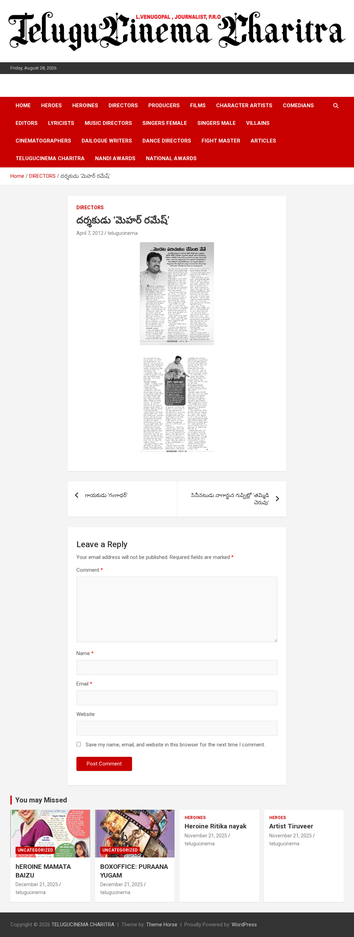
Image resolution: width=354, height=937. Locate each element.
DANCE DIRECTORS (166, 141)
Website (85, 714)
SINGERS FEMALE (164, 123)
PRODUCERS (164, 105)
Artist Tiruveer (291, 826)
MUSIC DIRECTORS (108, 123)
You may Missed (41, 800)
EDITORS (27, 123)
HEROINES (85, 105)
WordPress (244, 924)
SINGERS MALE (216, 123)
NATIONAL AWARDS (171, 158)
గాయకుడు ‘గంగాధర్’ (106, 495)
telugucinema (123, 233)
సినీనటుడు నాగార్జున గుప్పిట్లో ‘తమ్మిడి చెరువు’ (230, 499)
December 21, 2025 (37, 884)
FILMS (198, 105)
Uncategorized (35, 850)
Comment (89, 570)
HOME (23, 105)
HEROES (51, 105)
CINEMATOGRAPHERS (43, 141)
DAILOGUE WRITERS (107, 141)
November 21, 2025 (206, 835)
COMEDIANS (298, 105)
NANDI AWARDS (115, 158)
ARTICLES (263, 141)
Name (85, 653)
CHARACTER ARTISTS (244, 105)
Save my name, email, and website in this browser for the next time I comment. (175, 745)
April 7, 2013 (89, 233)
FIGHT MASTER (221, 141)
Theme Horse (161, 924)
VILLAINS (258, 123)
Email (84, 684)
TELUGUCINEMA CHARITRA (50, 158)
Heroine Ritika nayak (215, 826)
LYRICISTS (61, 123)
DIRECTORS (123, 105)
